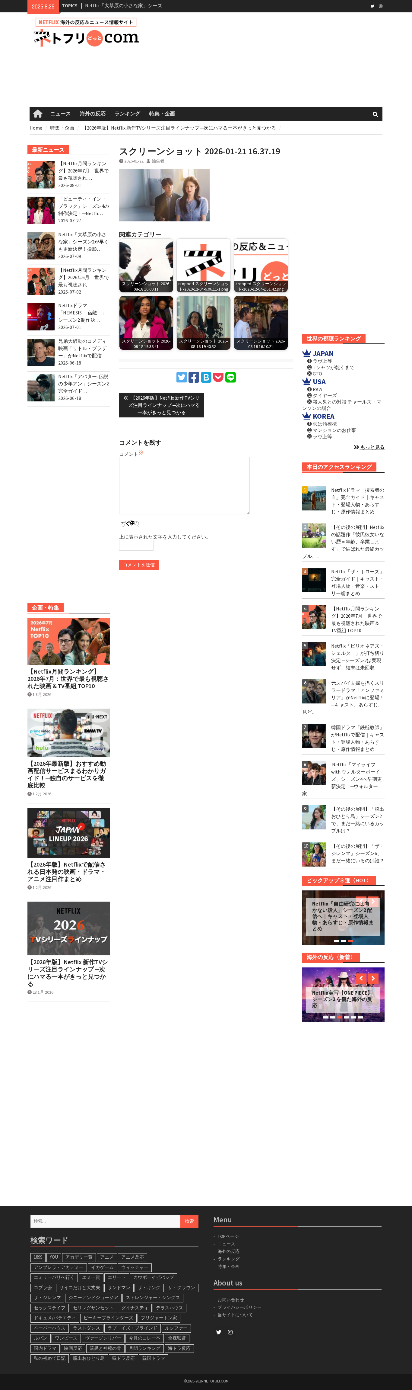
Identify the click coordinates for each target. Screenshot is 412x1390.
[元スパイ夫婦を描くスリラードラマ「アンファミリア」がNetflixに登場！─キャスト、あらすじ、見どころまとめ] (314, 691)
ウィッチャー (134, 1267)
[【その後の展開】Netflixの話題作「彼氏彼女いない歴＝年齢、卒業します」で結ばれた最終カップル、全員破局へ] (314, 535)
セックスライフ (49, 1308)
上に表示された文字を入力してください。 (165, 537)
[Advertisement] (270, 60)
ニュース (60, 114)
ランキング (127, 114)
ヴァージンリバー (103, 1338)
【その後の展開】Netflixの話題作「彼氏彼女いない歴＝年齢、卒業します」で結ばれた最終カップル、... (343, 541)
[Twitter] (372, 5)
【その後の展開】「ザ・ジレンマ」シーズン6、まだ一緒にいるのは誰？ (357, 853)
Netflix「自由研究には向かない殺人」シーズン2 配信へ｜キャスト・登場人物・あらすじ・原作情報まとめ (343, 916)
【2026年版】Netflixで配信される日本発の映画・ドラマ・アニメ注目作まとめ (66, 872)
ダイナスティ (134, 1308)
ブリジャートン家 (159, 1318)
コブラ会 (43, 1287)
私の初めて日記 (49, 1358)
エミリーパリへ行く (54, 1277)
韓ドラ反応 (123, 1358)
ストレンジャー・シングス (153, 1297)
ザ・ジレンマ (47, 1297)
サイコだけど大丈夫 (79, 1287)
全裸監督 (177, 1338)
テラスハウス (169, 1308)
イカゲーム (102, 1267)
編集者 (158, 161)
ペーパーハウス (49, 1328)
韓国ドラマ (153, 1358)
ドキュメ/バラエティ (55, 1318)
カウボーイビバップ (153, 1277)
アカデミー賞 (79, 1257)
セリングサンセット (93, 1308)
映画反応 (73, 1348)
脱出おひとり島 (89, 1358)
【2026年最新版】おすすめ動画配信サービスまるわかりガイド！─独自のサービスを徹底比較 (66, 774)
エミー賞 (91, 1277)
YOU (54, 1257)
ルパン (40, 1338)
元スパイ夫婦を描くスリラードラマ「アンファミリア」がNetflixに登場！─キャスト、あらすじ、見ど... (343, 697)
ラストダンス (86, 1328)
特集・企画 (162, 114)
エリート (117, 1277)
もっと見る (372, 447)
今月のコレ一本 (144, 1338)
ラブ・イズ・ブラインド (132, 1328)
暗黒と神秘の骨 (105, 1348)
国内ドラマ (45, 1348)
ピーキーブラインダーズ (108, 1318)
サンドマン (119, 1287)
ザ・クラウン (181, 1287)
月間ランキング (144, 1348)
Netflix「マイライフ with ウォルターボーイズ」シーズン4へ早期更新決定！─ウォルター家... (342, 778)
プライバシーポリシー (239, 1307)
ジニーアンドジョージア (93, 1297)
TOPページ (228, 1236)
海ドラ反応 (179, 1348)
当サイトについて (238, 1315)
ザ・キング (149, 1287)
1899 (38, 1257)
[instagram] (381, 5)
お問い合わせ (231, 1299)
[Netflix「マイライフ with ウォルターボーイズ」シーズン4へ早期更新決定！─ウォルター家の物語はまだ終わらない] (314, 773)
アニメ (107, 1257)
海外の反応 (93, 114)
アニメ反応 (132, 1257)
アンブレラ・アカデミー (59, 1267)
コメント (128, 454)
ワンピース (66, 1338)
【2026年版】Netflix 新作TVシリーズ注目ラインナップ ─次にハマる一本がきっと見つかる (67, 972)
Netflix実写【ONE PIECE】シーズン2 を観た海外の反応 (342, 999)
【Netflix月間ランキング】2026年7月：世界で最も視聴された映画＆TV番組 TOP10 (68, 679)
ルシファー (176, 1328)
